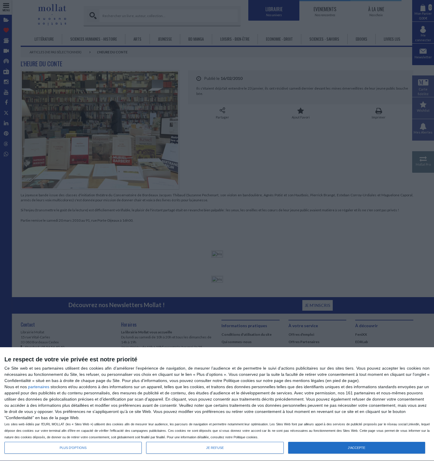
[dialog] (217, 404)
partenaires (38, 387)
